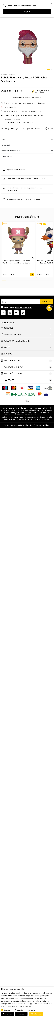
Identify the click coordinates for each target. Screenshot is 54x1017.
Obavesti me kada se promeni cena (42, 91)
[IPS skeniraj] (27, 400)
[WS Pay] (47, 387)
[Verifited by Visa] (46, 394)
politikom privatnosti (23, 307)
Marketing (31, 1010)
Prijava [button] (27, 12)
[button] (9, 128)
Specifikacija (6, 156)
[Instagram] (10, 312)
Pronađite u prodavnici (10, 150)
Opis (3, 139)
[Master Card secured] (40, 394)
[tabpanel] (27, 46)
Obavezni (7, 1010)
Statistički (19, 1010)
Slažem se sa (18, 307)
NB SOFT (32, 425)
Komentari (5, 145)
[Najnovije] (4, 223)
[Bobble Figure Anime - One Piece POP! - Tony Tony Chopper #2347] (18, 240)
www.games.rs (15, 425)
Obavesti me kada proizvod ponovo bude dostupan (24, 103)
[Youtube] (16, 312)
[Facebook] (3, 312)
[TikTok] (23, 312)
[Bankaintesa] (20, 394)
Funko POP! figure (8, 75)
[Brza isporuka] (45, 223)
